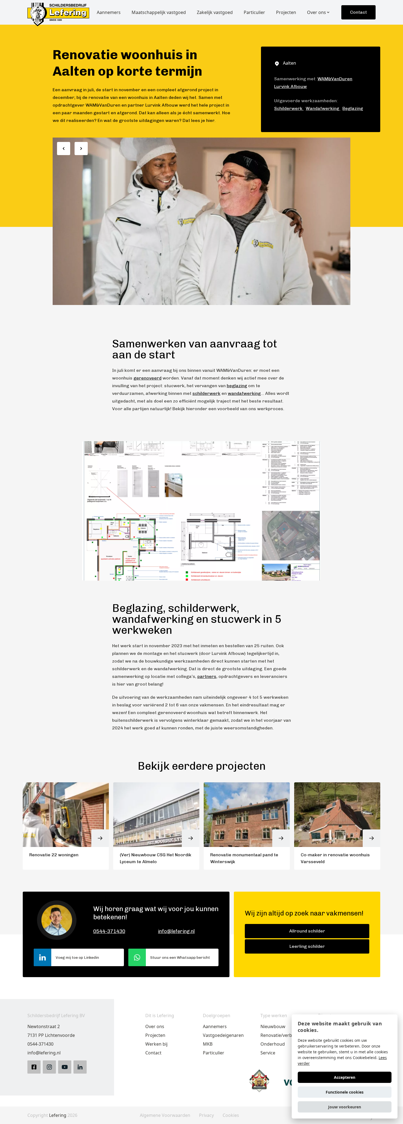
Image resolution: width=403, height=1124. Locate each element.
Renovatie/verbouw (280, 1035)
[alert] (345, 1066)
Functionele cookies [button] (345, 1092)
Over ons (154, 1026)
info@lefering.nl (176, 931)
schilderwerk (206, 393)
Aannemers (215, 1026)
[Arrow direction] (63, 148)
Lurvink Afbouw (290, 86)
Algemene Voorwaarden (165, 1115)
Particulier (213, 1053)
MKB (207, 1044)
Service (267, 1053)
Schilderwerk (288, 108)
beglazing (237, 385)
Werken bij (156, 1044)
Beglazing (352, 108)
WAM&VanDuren (334, 78)
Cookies (231, 1115)
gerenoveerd (147, 378)
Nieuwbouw (272, 1026)
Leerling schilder (307, 946)
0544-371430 (109, 931)
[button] (344, 1106)
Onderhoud (272, 1044)
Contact (358, 12)
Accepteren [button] (344, 1077)
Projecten (155, 1035)
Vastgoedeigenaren (223, 1035)
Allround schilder (307, 931)
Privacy (206, 1115)
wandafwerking (244, 393)
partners (206, 676)
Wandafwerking (323, 108)
